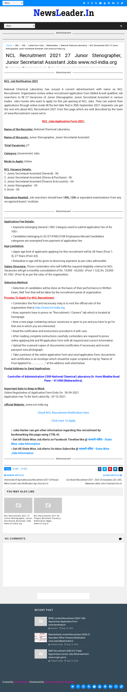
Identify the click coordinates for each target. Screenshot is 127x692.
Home (9, 45)
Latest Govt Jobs (36, 45)
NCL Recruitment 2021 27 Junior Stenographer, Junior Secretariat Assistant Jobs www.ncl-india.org (18, 520)
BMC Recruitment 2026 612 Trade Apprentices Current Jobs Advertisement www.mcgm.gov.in (68, 654)
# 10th (15, 469)
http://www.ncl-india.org (50, 307)
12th (23, 45)
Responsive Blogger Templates (59, 682)
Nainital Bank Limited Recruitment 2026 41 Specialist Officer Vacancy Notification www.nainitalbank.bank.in (69, 637)
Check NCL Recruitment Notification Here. (64, 412)
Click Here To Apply (63, 420)
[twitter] (84, 3)
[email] (100, 3)
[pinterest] (109, 3)
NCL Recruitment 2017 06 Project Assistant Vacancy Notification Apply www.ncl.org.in (47, 520)
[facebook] (88, 3)
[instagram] (92, 3)
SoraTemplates (21, 682)
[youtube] (104, 3)
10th (17, 45)
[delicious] (122, 3)
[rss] (96, 3)
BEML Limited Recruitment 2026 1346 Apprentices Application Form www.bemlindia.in (66, 621)
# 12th (24, 469)
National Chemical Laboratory (74, 45)
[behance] (113, 3)
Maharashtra (52, 45)
